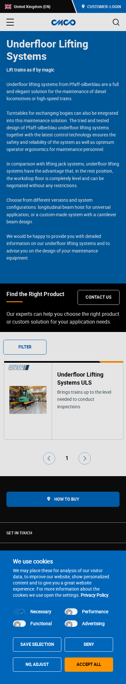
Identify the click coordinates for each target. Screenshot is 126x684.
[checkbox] (19, 611)
